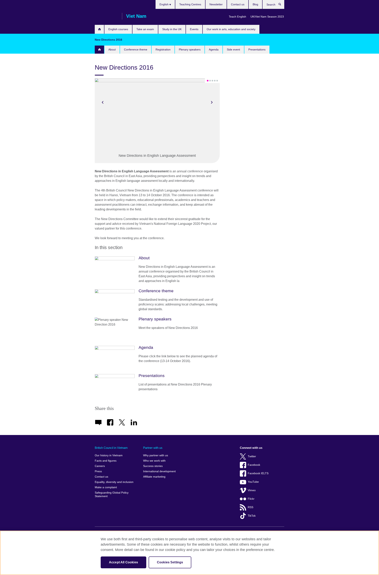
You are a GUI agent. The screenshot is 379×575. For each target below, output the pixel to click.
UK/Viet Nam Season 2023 (267, 16)
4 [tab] (215, 80)
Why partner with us (155, 455)
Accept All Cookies (123, 562)
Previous (103, 102)
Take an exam (145, 29)
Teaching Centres (190, 4)
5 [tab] (217, 80)
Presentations (256, 49)
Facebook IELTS (258, 473)
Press (98, 471)
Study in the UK (172, 29)
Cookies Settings (170, 562)
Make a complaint (106, 487)
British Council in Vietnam (111, 447)
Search (281, 5)
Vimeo (252, 490)
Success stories (153, 466)
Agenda (214, 49)
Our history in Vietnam (109, 455)
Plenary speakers (190, 49)
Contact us (237, 4)
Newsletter (216, 4)
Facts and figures (105, 460)
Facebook (254, 464)
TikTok (252, 515)
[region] (189, 553)
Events (194, 29)
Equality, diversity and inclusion (114, 482)
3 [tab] (212, 80)
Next (212, 102)
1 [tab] (207, 80)
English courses (118, 29)
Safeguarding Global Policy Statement (112, 494)
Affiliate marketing (154, 476)
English (164, 4)
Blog (255, 4)
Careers (100, 466)
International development (159, 471)
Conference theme (135, 49)
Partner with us (152, 447)
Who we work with (154, 460)
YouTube (253, 481)
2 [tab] (210, 80)
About (112, 49)
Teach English (237, 16)
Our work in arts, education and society (231, 29)
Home (99, 29)
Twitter (252, 456)
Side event (233, 49)
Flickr (251, 498)
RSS (250, 507)
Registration (163, 49)
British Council (106, 16)
